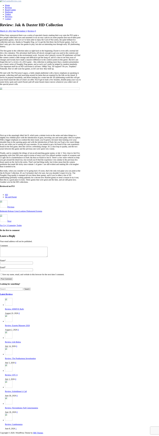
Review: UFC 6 (11, 375)
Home (7, 5)
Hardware (9, 12)
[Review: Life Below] (8, 338)
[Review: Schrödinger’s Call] (8, 387)
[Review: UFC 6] (8, 371)
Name (2, 260)
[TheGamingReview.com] (10, 1)
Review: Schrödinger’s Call (16, 391)
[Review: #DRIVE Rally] (8, 305)
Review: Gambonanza (13, 424)
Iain (14, 31)
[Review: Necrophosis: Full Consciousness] (8, 404)
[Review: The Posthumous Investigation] (8, 354)
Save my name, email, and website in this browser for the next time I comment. (33, 274)
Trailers (8, 14)
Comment (4, 246)
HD (6, 195)
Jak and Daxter (11, 197)
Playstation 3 (22, 31)
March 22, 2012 (6, 31)
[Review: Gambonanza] (8, 420)
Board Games (10, 10)
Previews (8, 16)
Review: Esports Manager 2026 (17, 325)
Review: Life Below (13, 342)
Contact (8, 19)
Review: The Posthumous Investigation (20, 358)
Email (2, 267)
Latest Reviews (6, 294)
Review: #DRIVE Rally (14, 309)
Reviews (8, 7)
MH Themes (38, 433)
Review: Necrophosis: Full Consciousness (21, 408)
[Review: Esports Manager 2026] (8, 321)
